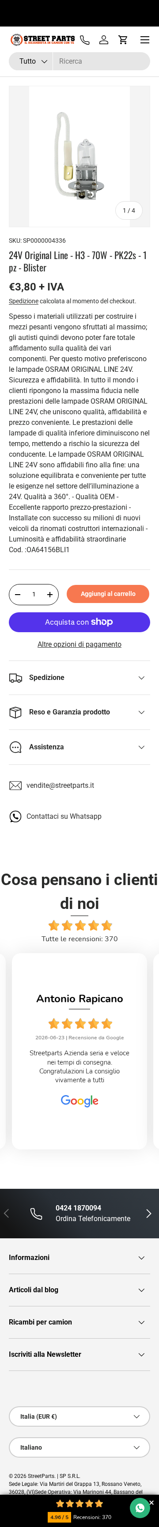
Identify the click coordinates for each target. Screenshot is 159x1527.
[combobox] (79, 61)
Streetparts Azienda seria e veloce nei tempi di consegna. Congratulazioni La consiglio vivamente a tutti (79, 1066)
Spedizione (23, 301)
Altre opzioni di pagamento (79, 644)
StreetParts (41, 1476)
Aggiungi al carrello (108, 593)
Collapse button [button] (151, 1502)
